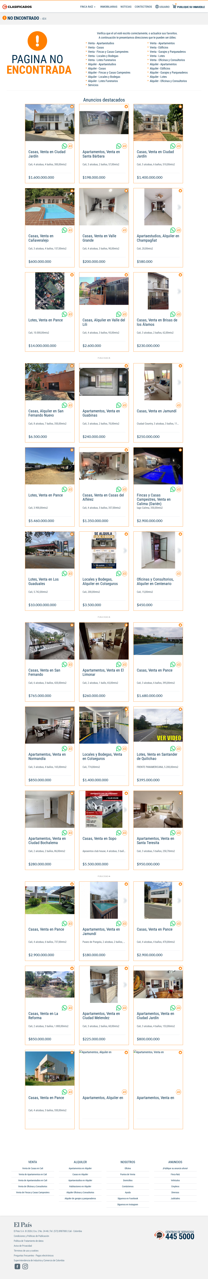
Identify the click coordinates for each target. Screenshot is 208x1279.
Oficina (128, 1168)
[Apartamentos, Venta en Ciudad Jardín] (158, 984)
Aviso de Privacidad (23, 1245)
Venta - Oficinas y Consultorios (167, 60)
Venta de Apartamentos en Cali (33, 1174)
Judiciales (175, 1198)
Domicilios (127, 1180)
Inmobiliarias (108, 6)
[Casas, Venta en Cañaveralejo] (49, 206)
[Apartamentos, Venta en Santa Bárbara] (104, 122)
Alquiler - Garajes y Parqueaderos (169, 72)
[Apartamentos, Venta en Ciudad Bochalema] (49, 809)
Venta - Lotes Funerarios (102, 60)
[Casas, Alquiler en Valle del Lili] (104, 290)
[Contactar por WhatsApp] (65, 147)
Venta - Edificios (159, 47)
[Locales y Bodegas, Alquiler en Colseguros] (104, 550)
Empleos (175, 1186)
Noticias (126, 6)
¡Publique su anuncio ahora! (175, 1168)
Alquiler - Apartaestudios (102, 64)
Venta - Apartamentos (162, 43)
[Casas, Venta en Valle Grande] (104, 206)
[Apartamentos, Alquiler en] (104, 1068)
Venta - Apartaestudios (101, 43)
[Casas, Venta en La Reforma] (49, 984)
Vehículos (175, 1180)
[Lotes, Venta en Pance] (49, 290)
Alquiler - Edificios (160, 68)
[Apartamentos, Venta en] (158, 1068)
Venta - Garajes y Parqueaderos (168, 51)
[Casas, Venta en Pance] (158, 641)
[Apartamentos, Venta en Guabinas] (104, 381)
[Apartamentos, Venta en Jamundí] (104, 900)
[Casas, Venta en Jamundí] (158, 381)
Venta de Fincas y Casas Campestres (32, 1192)
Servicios (93, 85)
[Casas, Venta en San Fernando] (49, 641)
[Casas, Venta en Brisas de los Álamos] (158, 290)
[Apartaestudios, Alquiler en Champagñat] (158, 206)
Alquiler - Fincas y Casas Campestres (109, 72)
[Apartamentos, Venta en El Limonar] (104, 641)
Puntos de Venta (127, 1174)
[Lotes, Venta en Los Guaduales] (49, 550)
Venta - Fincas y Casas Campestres (108, 51)
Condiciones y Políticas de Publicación (31, 1236)
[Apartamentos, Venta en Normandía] (49, 725)
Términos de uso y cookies (26, 1250)
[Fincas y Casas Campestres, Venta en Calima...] (158, 465)
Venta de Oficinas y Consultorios (32, 1186)
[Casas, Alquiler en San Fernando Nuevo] (49, 381)
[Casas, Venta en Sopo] (104, 809)
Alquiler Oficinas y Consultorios (80, 1192)
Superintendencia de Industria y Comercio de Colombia (39, 1260)
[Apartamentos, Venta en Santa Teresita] (158, 809)
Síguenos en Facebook (128, 1198)
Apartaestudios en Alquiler (80, 1180)
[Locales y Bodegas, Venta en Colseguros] (104, 725)
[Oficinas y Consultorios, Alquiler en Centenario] (158, 550)
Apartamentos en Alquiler (80, 1168)
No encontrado (23, 18)
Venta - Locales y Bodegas (103, 56)
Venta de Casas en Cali (32, 1168)
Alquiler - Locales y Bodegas (104, 76)
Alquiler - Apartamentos (163, 64)
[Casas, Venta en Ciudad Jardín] (49, 122)
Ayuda (128, 1192)
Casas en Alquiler (80, 1174)
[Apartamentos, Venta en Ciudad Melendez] (104, 984)
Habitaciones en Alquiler (80, 1186)
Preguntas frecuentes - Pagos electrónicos (34, 1255)
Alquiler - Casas (97, 68)
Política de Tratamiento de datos (29, 1240)
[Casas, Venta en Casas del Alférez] (104, 465)
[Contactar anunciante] (70, 147)
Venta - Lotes (157, 56)
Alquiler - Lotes (158, 76)
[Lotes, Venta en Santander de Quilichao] (158, 725)
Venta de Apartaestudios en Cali (32, 1180)
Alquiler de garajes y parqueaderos (80, 1198)
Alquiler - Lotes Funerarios (103, 81)
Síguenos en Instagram (127, 1204)
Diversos (175, 1192)
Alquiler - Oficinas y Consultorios (168, 81)
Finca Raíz (87, 6)
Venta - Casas (96, 47)
